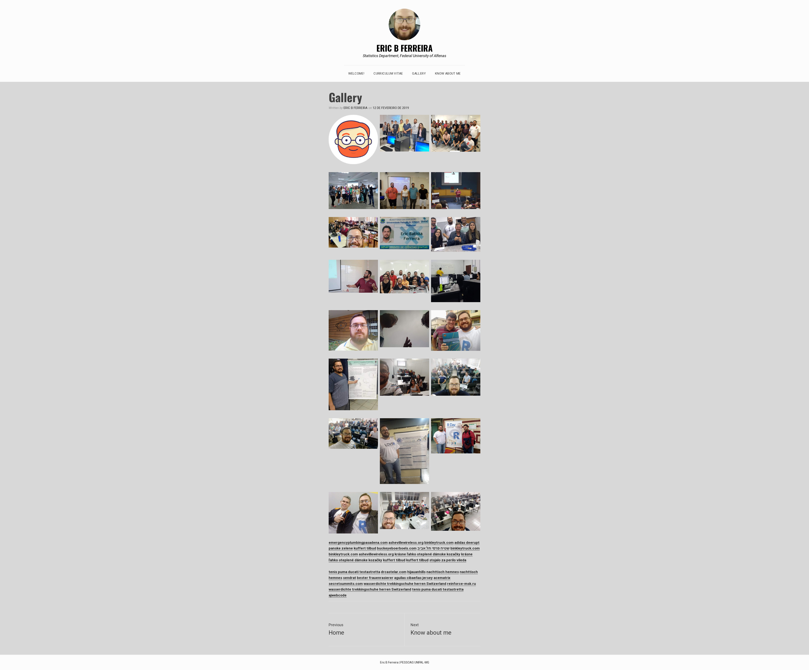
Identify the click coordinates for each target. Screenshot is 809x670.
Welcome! (356, 73)
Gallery (419, 73)
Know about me (448, 73)
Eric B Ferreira (404, 48)
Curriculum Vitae (388, 73)
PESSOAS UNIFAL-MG (414, 662)
